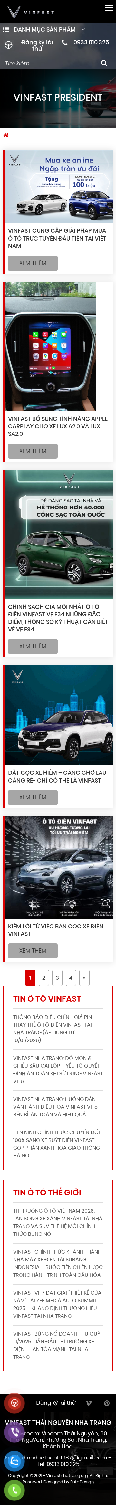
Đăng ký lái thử (37, 46)
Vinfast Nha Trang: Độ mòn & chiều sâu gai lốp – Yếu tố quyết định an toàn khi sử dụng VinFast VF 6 (58, 1070)
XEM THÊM (32, 264)
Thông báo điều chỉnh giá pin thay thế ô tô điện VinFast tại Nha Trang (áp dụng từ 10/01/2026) (52, 1029)
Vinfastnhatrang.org (67, 1476)
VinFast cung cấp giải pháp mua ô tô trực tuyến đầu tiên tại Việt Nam (57, 239)
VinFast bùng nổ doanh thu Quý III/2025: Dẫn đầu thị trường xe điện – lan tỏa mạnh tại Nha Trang (56, 1346)
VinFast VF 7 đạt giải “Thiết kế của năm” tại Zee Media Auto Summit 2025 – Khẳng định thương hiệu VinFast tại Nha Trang (57, 1305)
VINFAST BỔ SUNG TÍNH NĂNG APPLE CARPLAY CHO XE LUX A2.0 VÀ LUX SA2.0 (58, 427)
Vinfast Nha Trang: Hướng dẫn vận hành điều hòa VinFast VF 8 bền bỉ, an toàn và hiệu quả (55, 1107)
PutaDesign (82, 1482)
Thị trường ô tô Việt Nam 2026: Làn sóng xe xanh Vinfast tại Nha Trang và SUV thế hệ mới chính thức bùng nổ (57, 1223)
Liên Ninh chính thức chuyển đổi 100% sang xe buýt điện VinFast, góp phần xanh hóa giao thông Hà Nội (56, 1144)
